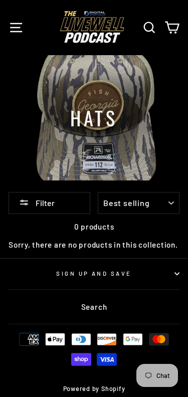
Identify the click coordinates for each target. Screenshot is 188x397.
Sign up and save (93, 273)
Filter (44, 203)
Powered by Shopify (94, 388)
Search (94, 306)
